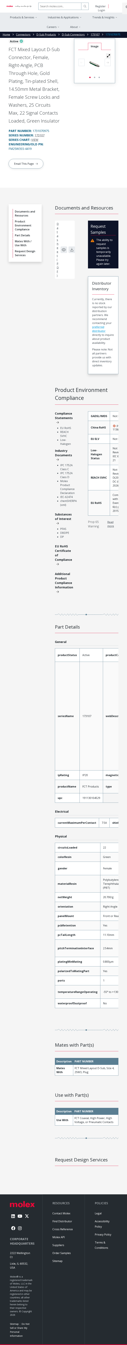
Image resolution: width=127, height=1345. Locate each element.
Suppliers (58, 1245)
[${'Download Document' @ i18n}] (71, 249)
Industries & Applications (63, 17)
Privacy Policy (103, 1234)
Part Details (22, 235)
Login (101, 10)
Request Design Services (25, 253)
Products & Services (22, 17)
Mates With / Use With (23, 243)
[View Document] (64, 249)
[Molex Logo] (19, 6)
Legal (98, 1213)
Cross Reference (62, 1229)
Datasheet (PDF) (58, 249)
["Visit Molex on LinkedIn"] (13, 1216)
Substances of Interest (63, 516)
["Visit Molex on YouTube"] (19, 1216)
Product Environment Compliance (23, 225)
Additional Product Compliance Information (64, 580)
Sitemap (14, 1323)
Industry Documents (63, 453)
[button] (108, 55)
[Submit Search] (85, 6)
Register (100, 6)
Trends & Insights (103, 17)
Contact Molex (61, 1213)
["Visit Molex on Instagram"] (20, 1228)
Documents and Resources (25, 213)
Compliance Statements (64, 415)
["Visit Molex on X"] (26, 1216)
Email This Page (24, 164)
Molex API (58, 1237)
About (74, 27)
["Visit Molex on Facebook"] (13, 1228)
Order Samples (61, 1253)
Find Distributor (62, 1221)
